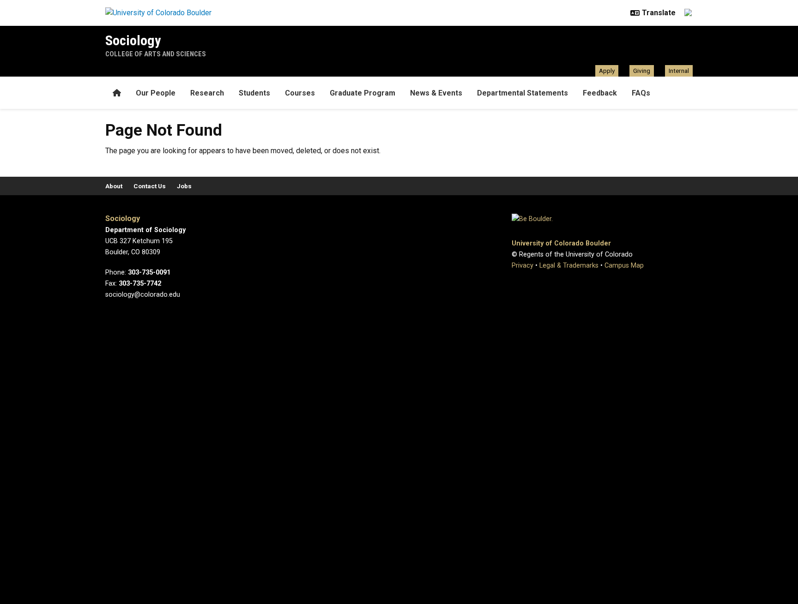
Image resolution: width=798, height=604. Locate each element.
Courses (300, 93)
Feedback (600, 93)
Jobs (184, 186)
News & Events (436, 93)
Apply (607, 70)
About (113, 186)
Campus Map (624, 265)
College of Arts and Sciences (155, 54)
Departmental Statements (522, 93)
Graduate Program (362, 93)
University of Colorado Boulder (561, 243)
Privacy (522, 265)
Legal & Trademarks (568, 265)
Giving (641, 70)
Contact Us (149, 186)
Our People (155, 93)
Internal (679, 70)
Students (254, 93)
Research (207, 93)
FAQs (641, 93)
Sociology (133, 40)
